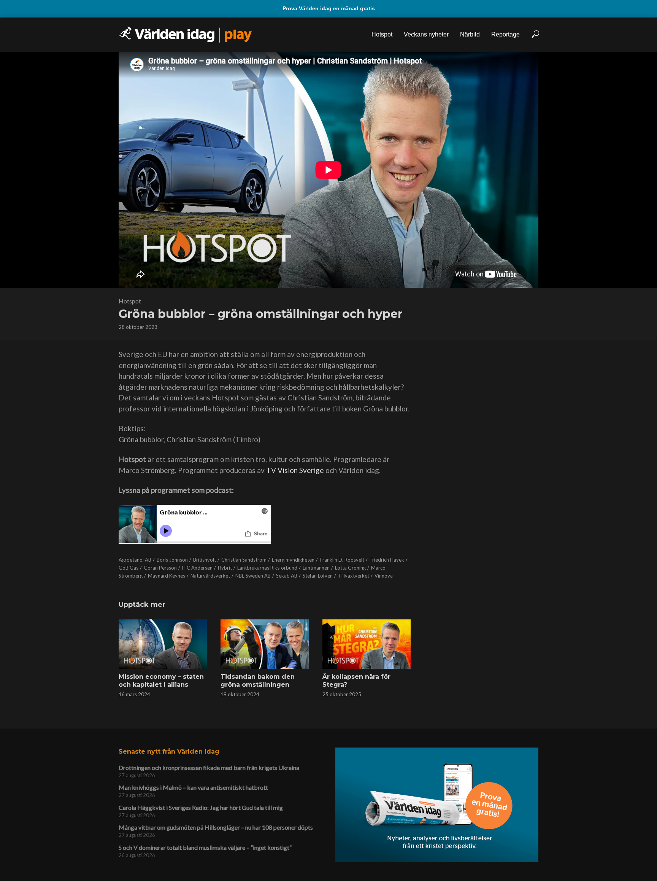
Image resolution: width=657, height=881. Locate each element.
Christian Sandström (244, 560)
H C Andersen (197, 568)
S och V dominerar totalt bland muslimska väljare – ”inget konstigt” (205, 847)
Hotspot (381, 34)
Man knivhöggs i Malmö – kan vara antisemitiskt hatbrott (193, 787)
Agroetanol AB (135, 560)
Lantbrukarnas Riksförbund (267, 568)
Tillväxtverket (353, 576)
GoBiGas (128, 568)
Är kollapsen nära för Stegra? (356, 681)
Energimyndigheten (293, 560)
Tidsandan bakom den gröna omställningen (258, 681)
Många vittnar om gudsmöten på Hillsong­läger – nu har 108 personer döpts (216, 827)
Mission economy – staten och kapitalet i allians (161, 681)
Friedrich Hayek (387, 560)
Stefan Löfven (318, 576)
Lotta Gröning (350, 568)
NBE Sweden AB (253, 576)
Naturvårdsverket (210, 576)
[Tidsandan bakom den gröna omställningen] (265, 644)
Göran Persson (160, 568)
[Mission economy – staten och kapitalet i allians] (163, 644)
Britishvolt (204, 560)
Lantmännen (316, 568)
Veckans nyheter (426, 34)
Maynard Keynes (166, 576)
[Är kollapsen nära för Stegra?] (366, 644)
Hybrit (225, 568)
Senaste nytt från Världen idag (169, 751)
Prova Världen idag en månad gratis (328, 8)
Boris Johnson (172, 560)
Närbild (470, 34)
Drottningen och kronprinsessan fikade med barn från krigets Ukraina (209, 767)
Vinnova (384, 576)
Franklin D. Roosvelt (342, 560)
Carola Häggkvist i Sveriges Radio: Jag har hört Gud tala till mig (201, 807)
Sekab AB (286, 576)
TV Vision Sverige (295, 470)
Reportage (505, 34)
